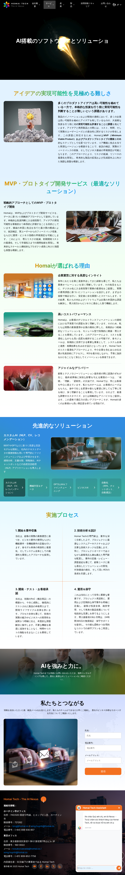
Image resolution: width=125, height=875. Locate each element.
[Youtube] (34, 866)
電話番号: (89, 743)
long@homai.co (20, 826)
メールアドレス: (92, 755)
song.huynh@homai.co (42, 826)
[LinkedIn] (47, 866)
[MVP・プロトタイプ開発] (16, 4)
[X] (53, 866)
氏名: (87, 730)
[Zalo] (59, 866)
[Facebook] (40, 866)
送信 (103, 771)
